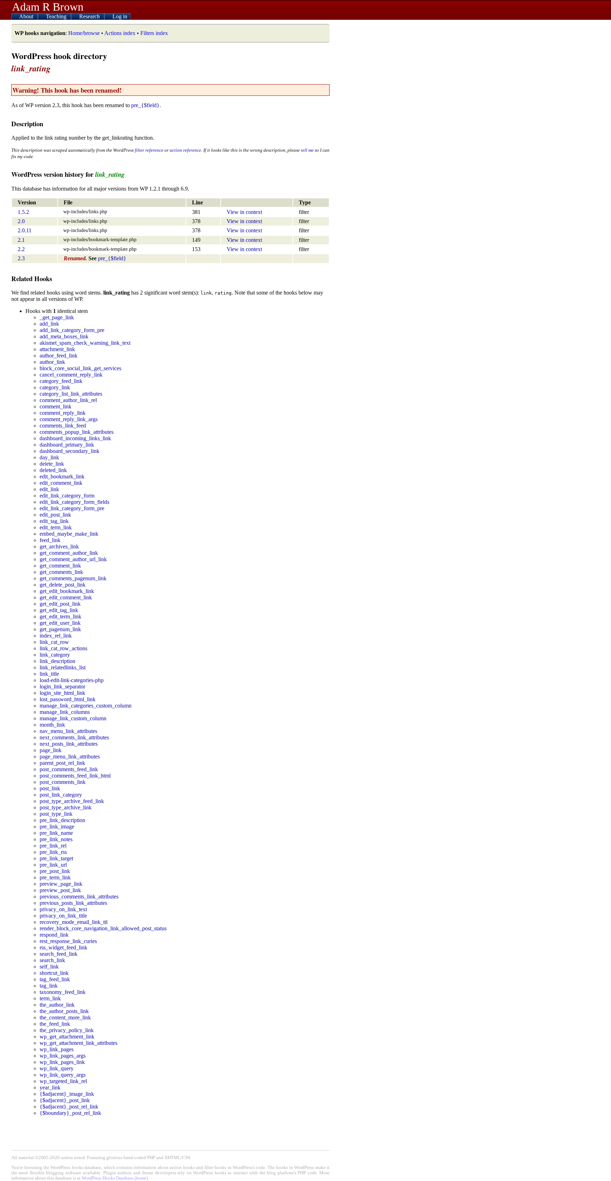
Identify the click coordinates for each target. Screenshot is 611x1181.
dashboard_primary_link (67, 445)
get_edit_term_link (60, 616)
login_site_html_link (62, 693)
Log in (119, 16)
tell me (307, 150)
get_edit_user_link (60, 623)
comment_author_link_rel (68, 400)
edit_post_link (55, 515)
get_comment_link (60, 566)
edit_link (49, 489)
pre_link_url (53, 865)
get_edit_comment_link (66, 597)
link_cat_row (54, 642)
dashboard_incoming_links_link (75, 438)
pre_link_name (56, 833)
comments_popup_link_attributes (77, 432)
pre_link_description (62, 820)
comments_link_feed (63, 426)
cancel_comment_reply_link (71, 375)
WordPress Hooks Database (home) (115, 1178)
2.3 (21, 258)
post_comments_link (63, 782)
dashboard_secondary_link (69, 451)
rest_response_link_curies (68, 941)
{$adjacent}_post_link (65, 1100)
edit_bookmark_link (62, 476)
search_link (52, 960)
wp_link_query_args (63, 1075)
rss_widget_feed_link (63, 947)
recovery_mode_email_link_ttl (73, 922)
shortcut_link (54, 973)
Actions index (119, 33)
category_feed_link (61, 381)
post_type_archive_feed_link (72, 801)
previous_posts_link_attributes (73, 903)
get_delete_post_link (63, 585)
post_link (50, 788)
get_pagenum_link (60, 629)
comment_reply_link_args (69, 419)
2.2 (21, 249)
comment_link (55, 406)
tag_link (49, 986)
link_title (49, 674)
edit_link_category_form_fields (74, 502)
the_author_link (57, 1005)
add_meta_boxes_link (64, 336)
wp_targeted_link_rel (63, 1081)
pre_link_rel (53, 846)
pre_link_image (57, 827)
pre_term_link (55, 877)
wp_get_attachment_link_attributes (78, 1043)
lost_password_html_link (67, 699)
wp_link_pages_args (63, 1056)
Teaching (57, 16)
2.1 (21, 240)
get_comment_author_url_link (73, 559)
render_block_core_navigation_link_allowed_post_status (103, 928)
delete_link (52, 464)
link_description (57, 661)
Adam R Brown (47, 6)
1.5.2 (23, 212)
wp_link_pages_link (62, 1062)
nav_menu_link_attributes (68, 731)
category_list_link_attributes (71, 394)
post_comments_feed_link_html (75, 776)
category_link (55, 387)
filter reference (149, 150)
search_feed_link (58, 954)
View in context (244, 212)
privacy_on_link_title (63, 916)
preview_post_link (60, 890)
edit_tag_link (54, 521)
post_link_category (61, 795)
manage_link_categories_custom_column (86, 706)
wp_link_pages (57, 1049)
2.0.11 (24, 230)
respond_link (54, 935)
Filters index (154, 33)
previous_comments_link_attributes (79, 897)
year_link (50, 1087)
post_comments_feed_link (69, 769)
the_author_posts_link (64, 1011)
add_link (49, 324)
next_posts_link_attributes (69, 744)
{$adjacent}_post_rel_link (69, 1107)
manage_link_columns (65, 712)
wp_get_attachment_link (67, 1037)
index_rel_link (56, 636)
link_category (55, 655)
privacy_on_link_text (63, 909)
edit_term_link (56, 527)
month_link (52, 725)
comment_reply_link (63, 413)
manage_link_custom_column (73, 718)
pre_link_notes (56, 839)
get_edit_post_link (60, 604)
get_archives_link (59, 546)
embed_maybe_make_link (69, 534)
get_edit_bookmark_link (67, 591)
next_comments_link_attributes (74, 737)
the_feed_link (55, 1024)
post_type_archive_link (66, 807)
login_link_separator (62, 686)
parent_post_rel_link (62, 763)
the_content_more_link (65, 1017)
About (27, 16)
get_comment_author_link (69, 553)
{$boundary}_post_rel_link (70, 1113)
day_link (49, 457)
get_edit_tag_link (59, 610)
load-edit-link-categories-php (72, 680)
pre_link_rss (53, 852)
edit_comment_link (61, 483)
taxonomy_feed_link (63, 992)
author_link (52, 362)
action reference (185, 150)
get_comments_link (61, 572)
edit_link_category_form (67, 496)
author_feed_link (58, 356)
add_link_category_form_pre (72, 330)
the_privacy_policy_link (67, 1030)
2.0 (21, 221)
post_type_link (56, 814)
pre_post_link (55, 871)
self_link (49, 967)
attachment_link (57, 349)
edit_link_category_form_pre (72, 508)
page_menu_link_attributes (70, 757)
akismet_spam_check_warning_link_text (85, 343)
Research (90, 16)
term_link (50, 998)
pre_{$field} (145, 105)
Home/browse (84, 33)
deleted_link (53, 470)
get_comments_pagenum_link (73, 578)
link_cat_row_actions (63, 648)
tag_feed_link (55, 979)
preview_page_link (61, 884)
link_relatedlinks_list (63, 667)
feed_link (50, 540)
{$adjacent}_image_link (67, 1094)
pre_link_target (56, 858)
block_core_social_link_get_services (80, 368)
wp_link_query (57, 1068)
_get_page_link (57, 317)
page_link (51, 750)
